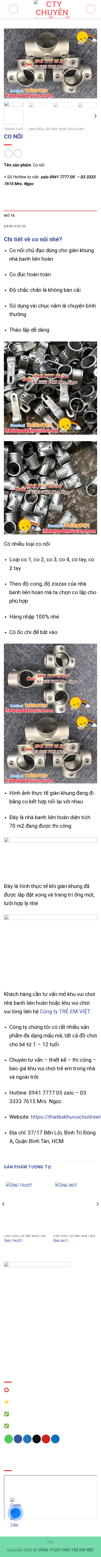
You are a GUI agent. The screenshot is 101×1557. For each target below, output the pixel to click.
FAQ (50, 1542)
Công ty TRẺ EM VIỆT (65, 1011)
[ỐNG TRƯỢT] (26, 1206)
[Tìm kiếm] (13, 9)
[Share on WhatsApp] (8, 1439)
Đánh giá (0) (15, 226)
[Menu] (90, 9)
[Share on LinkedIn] (55, 1439)
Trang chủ (13, 129)
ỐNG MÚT (60, 1241)
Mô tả (9, 215)
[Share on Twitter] (27, 1439)
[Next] (88, 63)
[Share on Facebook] (18, 1439)
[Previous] (12, 63)
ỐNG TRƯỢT (13, 1241)
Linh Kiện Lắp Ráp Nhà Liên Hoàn (56, 129)
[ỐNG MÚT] (75, 1206)
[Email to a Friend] (36, 1439)
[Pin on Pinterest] (46, 1439)
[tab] (50, 215)
